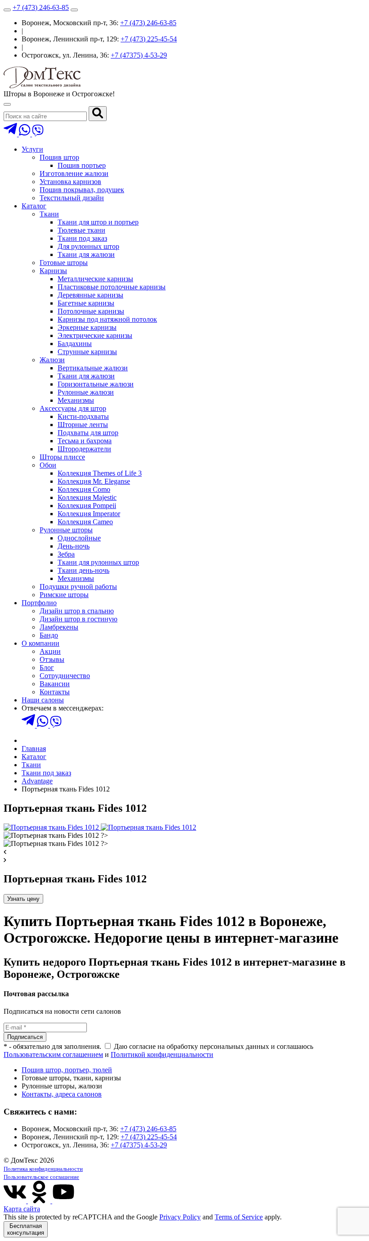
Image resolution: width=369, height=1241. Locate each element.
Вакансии (55, 684)
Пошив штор (59, 157)
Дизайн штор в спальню (77, 611)
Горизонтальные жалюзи (96, 384)
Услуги (32, 149)
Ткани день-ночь (83, 570)
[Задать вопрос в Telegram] (11, 134)
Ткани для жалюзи (86, 254)
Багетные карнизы (86, 303)
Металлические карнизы (95, 279)
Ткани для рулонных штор (98, 562)
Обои (48, 465)
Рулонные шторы (66, 530)
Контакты (55, 692)
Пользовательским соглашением (53, 1054)
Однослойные (79, 538)
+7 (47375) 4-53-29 (139, 55)
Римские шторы (64, 594)
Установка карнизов (70, 181)
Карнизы (53, 270)
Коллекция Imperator (89, 513)
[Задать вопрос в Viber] (38, 134)
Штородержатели (84, 449)
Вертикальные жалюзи (93, 368)
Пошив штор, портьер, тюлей (67, 1070)
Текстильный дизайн (72, 198)
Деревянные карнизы (90, 295)
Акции (50, 651)
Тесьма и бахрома (85, 441)
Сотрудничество (65, 675)
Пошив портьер (82, 165)
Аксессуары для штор (73, 408)
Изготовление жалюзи (74, 173)
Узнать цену (23, 898)
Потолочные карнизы (91, 311)
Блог (47, 667)
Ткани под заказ (82, 238)
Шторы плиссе (62, 457)
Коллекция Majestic (87, 497)
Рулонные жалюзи (86, 392)
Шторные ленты (83, 424)
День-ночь (74, 546)
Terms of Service (239, 1217)
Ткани (49, 214)
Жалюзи (52, 360)
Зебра (66, 554)
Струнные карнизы (87, 351)
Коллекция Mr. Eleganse (94, 481)
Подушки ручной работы (78, 586)
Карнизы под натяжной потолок (107, 319)
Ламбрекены (59, 627)
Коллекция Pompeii (87, 505)
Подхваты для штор (88, 432)
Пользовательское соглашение (41, 1177)
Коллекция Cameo (85, 522)
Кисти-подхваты (83, 416)
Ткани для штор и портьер (98, 222)
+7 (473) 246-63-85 (41, 7)
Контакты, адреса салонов (62, 1094)
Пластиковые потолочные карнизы (112, 287)
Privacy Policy (180, 1217)
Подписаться (25, 1037)
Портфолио (39, 603)
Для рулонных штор (88, 246)
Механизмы (76, 400)
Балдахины (75, 343)
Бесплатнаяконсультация (25, 1229)
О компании (40, 643)
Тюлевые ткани (81, 230)
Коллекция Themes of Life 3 (100, 473)
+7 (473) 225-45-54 (149, 39)
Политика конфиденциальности (43, 1168)
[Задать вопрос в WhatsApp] (25, 134)
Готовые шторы (64, 262)
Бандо (49, 635)
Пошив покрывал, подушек (82, 189)
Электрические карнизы (95, 335)
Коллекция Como (84, 489)
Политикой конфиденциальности (162, 1054)
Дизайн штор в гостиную (78, 619)
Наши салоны (43, 700)
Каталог (34, 206)
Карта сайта (22, 1209)
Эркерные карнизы (87, 327)
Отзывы (52, 659)
